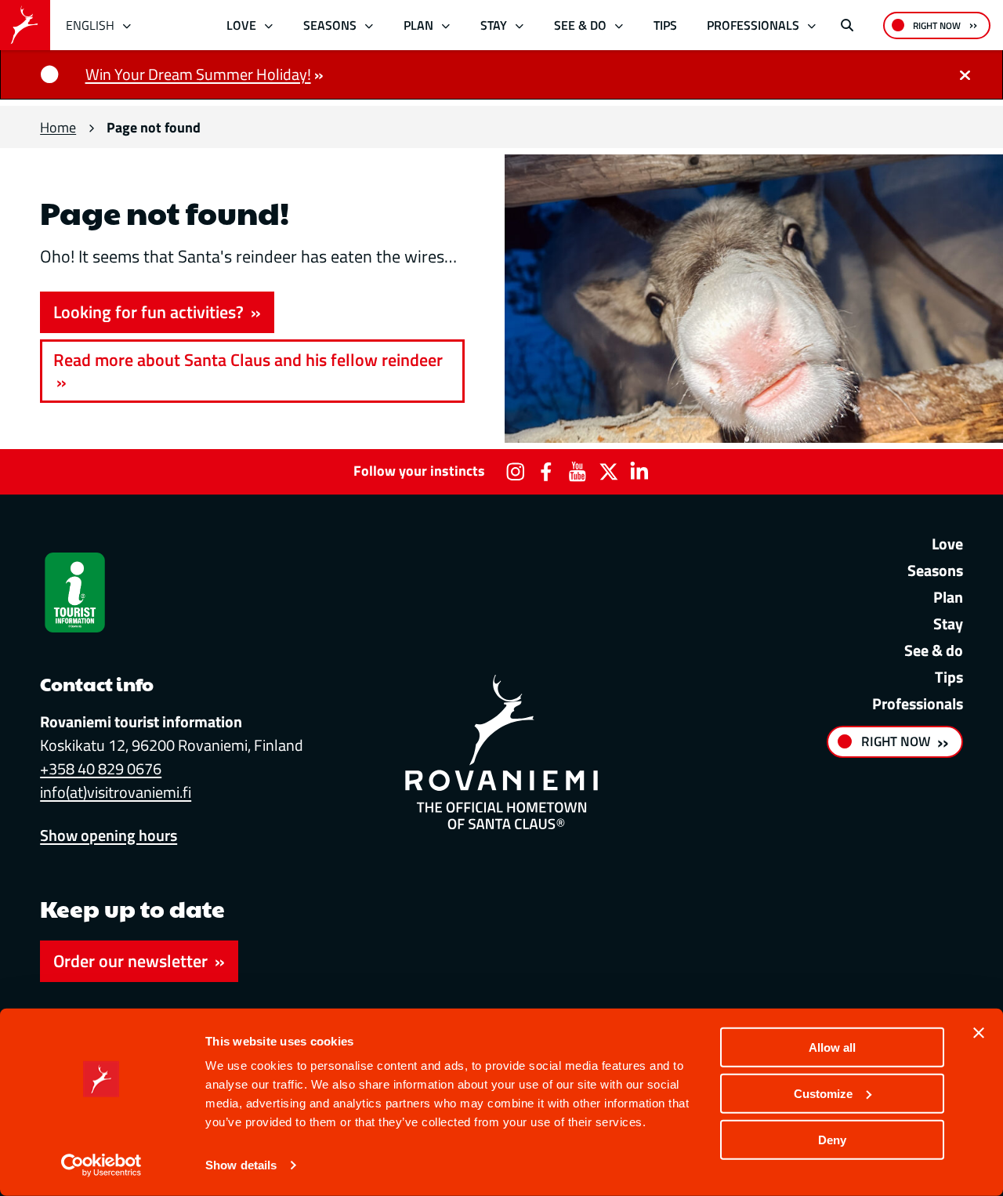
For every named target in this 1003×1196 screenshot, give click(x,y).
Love (241, 25)
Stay (493, 25)
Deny (832, 1139)
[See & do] (618, 25)
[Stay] (519, 25)
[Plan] (445, 25)
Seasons (330, 25)
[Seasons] (368, 25)
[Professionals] (811, 25)
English (90, 25)
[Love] (269, 25)
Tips (665, 25)
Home (58, 127)
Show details (241, 1165)
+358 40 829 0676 (100, 768)
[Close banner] (978, 1032)
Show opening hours (108, 835)
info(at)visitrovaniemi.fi (115, 792)
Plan (418, 25)
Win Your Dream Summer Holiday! (198, 74)
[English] (127, 25)
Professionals (753, 25)
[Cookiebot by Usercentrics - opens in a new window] (101, 1165)
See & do (580, 25)
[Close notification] (964, 74)
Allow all (832, 1047)
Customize (823, 1093)
